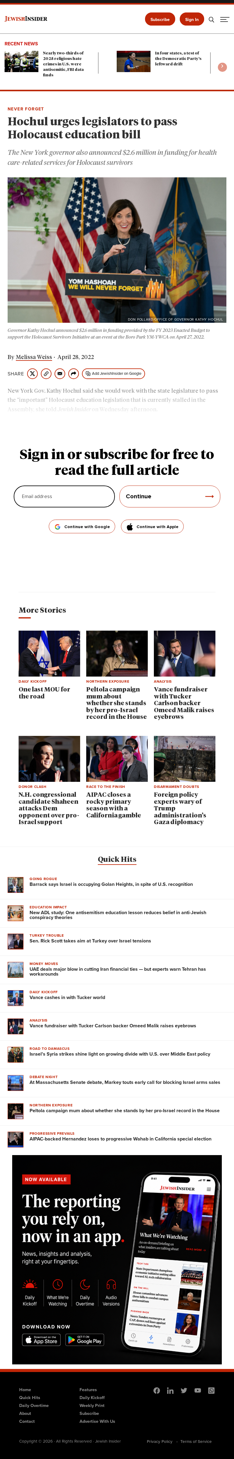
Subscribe (160, 19)
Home (25, 1389)
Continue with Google (87, 527)
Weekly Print (92, 1405)
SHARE (16, 373)
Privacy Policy (159, 1441)
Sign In (192, 19)
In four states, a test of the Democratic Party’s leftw (178, 58)
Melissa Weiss (34, 357)
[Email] (60, 373)
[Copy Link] (46, 373)
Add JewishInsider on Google (116, 373)
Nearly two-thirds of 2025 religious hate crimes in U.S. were (63, 64)
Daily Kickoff (92, 1397)
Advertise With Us (97, 1421)
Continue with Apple (157, 527)
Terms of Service (196, 1441)
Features (88, 1389)
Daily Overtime (34, 1405)
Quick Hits (117, 859)
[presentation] (222, 67)
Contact (27, 1421)
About (25, 1413)
